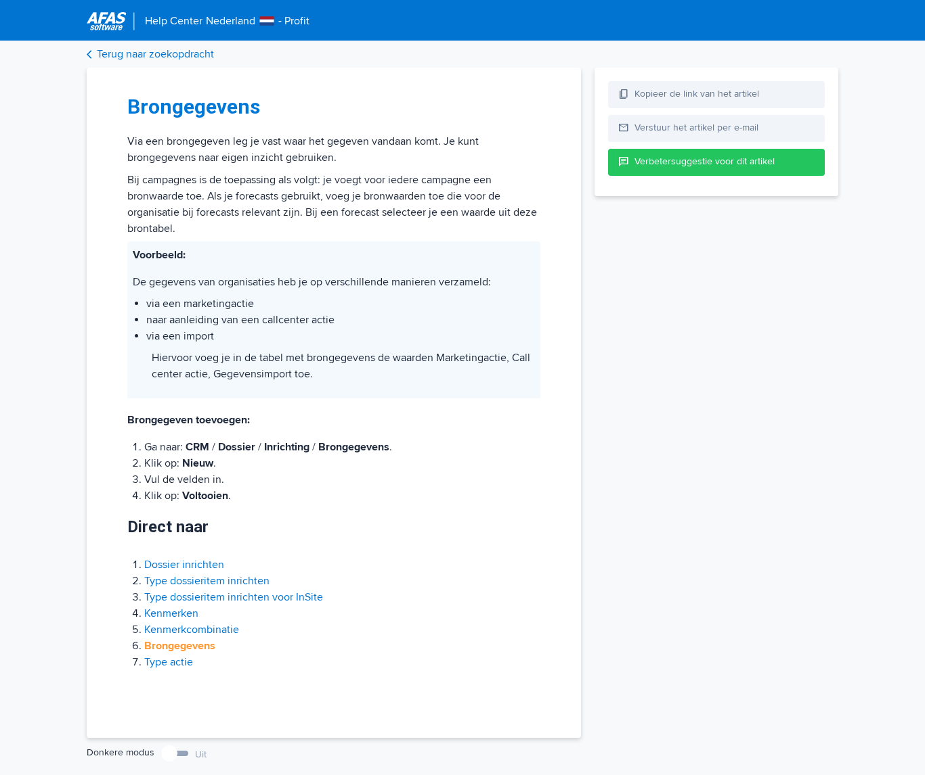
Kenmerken (171, 613)
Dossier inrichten (184, 564)
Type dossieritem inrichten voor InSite (233, 597)
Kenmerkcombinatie (191, 629)
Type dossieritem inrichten (207, 581)
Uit (201, 754)
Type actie (168, 662)
